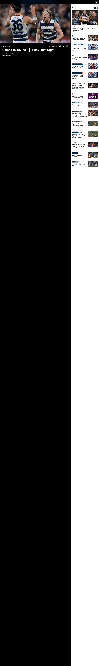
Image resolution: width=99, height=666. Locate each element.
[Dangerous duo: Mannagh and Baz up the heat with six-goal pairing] (85, 114)
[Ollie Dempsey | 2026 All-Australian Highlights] (85, 21)
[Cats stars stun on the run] (85, 164)
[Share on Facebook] (60, 46)
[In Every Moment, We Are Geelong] (85, 57)
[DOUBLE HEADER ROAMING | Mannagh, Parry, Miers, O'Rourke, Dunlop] (85, 86)
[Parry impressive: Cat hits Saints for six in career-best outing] (85, 145)
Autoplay (91, 7)
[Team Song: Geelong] (85, 104)
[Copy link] (66, 46)
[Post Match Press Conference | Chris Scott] (85, 66)
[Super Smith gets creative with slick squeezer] (85, 124)
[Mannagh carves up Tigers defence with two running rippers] (85, 135)
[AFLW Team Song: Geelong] (85, 155)
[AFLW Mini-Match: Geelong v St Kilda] (85, 96)
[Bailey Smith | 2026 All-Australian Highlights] (85, 38)
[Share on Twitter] (63, 46)
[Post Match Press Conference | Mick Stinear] (85, 76)
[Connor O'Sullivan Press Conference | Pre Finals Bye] (85, 47)
